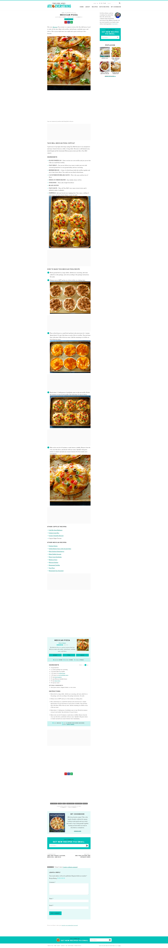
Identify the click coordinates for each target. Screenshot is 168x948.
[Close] (106, 457)
